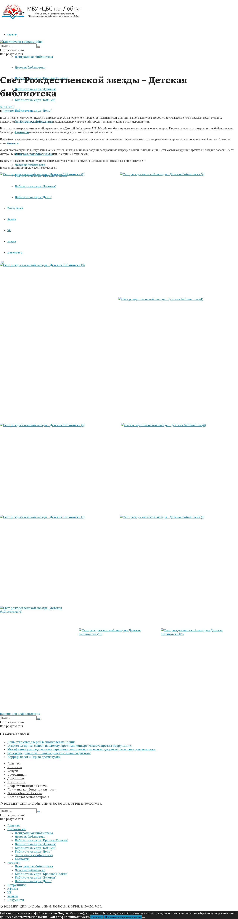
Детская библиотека (30, 67)
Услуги (12, 771)
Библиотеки (16, 829)
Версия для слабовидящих (20, 713)
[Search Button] (38, 47)
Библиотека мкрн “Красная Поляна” (41, 840)
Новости (13, 862)
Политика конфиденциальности (32, 789)
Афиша (12, 888)
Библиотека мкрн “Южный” (35, 100)
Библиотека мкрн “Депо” (33, 110)
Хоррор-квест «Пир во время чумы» (34, 757)
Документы (15, 778)
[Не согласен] (143, 917)
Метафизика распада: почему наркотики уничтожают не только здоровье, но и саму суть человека (81, 749)
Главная (12, 34)
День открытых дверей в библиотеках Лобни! (41, 742)
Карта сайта (16, 782)
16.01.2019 (7, 107)
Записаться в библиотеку (34, 855)
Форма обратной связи (24, 793)
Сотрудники (16, 774)
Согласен (96, 917)
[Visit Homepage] (42, 22)
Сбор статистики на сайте (26, 786)
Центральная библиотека (34, 56)
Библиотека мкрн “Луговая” (35, 844)
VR (9, 892)
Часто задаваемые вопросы (28, 797)
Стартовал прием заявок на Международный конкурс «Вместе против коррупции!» (69, 745)
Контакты (14, 767)
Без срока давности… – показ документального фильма (49, 753)
